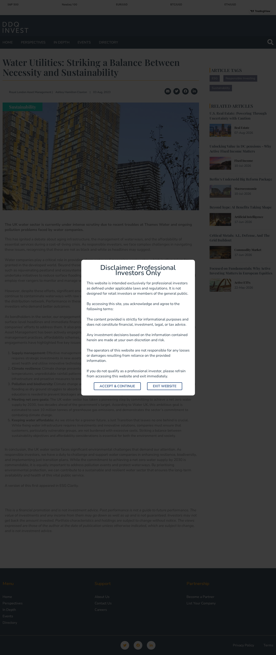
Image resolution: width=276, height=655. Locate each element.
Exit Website (164, 386)
